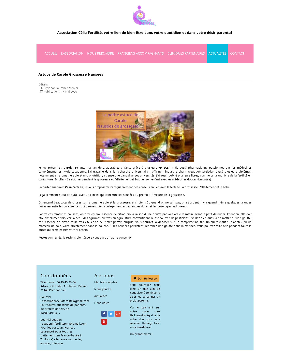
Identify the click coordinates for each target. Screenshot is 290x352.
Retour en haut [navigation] (276, 334)
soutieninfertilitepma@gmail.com (64, 323)
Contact (237, 53)
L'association (72, 53)
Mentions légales (105, 282)
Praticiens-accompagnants (141, 53)
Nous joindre (102, 289)
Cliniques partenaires (186, 53)
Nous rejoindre (100, 53)
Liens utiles (101, 303)
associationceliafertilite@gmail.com (65, 301)
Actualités (217, 53)
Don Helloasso (147, 278)
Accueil (51, 53)
